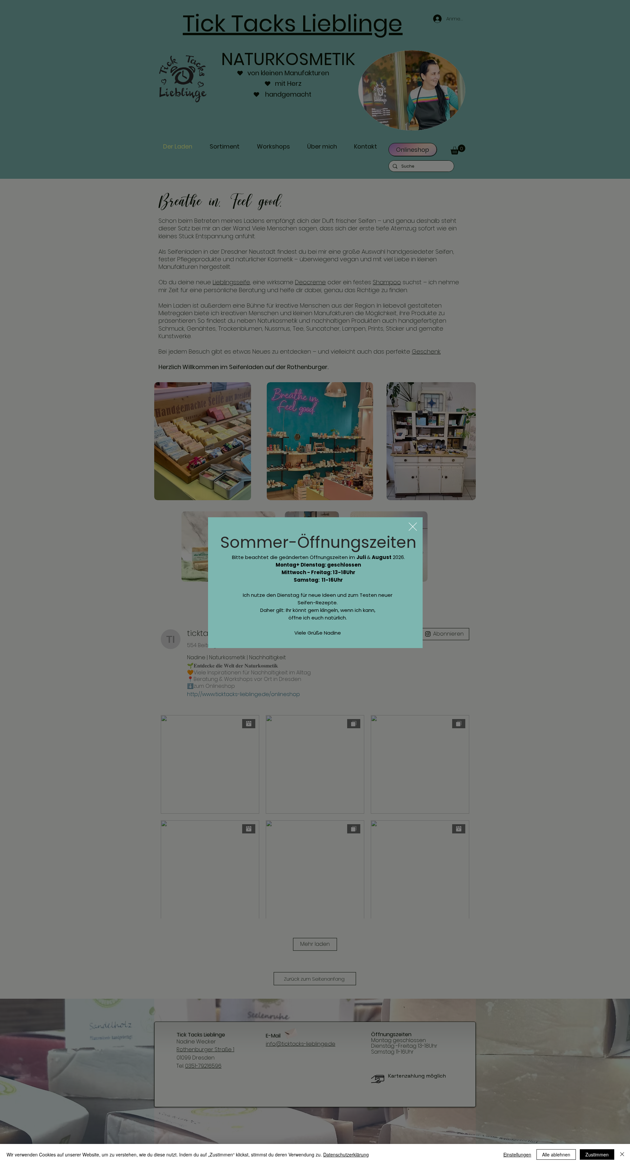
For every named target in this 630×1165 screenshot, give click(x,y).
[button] (413, 527)
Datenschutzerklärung (346, 1154)
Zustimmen (597, 1154)
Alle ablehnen (556, 1154)
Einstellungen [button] (517, 1154)
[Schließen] (622, 1154)
